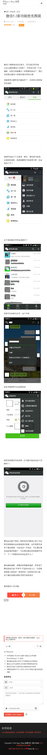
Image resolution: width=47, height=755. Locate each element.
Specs (37, 749)
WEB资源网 (29, 732)
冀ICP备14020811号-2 (16, 749)
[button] (26, 714)
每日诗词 (37, 732)
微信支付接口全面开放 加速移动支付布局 (21, 666)
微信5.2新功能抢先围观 (26, 638)
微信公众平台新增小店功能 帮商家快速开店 (22, 664)
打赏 (33, 595)
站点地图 (27, 745)
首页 (7, 11)
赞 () (16, 595)
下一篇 (39, 646)
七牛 (40, 743)
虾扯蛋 (12, 11)
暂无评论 (32, 21)
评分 (21, 25)
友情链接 (20, 745)
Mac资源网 (20, 732)
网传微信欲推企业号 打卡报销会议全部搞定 (22, 661)
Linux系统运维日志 (8, 732)
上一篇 (8, 646)
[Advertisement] (23, 45)
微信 (6, 600)
